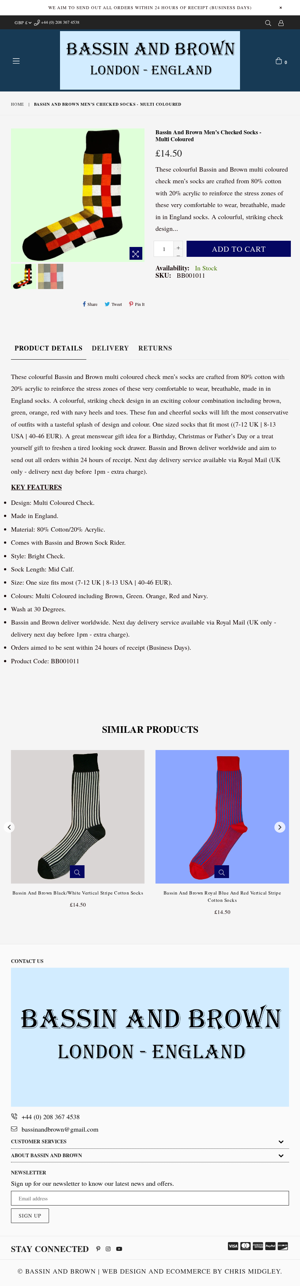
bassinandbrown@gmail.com (60, 1129)
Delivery (110, 348)
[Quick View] (77, 871)
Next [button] (279, 827)
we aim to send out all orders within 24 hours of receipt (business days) (150, 7)
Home (17, 104)
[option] (22, 277)
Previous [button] (9, 827)
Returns (155, 348)
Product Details (49, 348)
